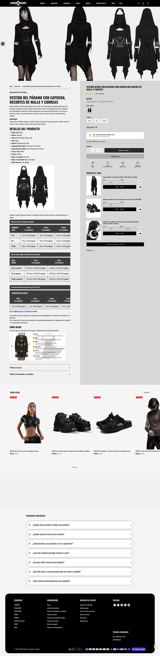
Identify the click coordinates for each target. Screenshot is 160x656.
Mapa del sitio (84, 621)
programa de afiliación (86, 605)
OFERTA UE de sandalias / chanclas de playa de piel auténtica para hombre (112, 451)
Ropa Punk (17, 86)
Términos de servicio (52, 621)
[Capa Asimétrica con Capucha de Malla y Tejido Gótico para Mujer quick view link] (140, 187)
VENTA (16, 624)
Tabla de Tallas (40, 121)
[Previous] (3, 44)
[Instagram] (118, 605)
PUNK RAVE (19, 132)
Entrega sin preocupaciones (54, 627)
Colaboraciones (84, 608)
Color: (104, 180)
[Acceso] (143, 3)
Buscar (49, 605)
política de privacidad (53, 608)
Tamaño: (121, 180)
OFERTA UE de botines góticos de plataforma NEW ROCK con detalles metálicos (71, 451)
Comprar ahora (115, 156)
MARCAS (16, 618)
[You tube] (128, 605)
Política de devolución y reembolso (21, 374)
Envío (97, 101)
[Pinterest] (121, 605)
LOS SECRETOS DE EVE (119, 637)
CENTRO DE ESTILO (19, 621)
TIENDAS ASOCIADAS (120, 632)
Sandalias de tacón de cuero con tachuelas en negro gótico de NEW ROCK (122, 199)
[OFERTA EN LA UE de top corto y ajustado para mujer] (30, 423)
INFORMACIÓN (52, 600)
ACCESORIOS (17, 611)
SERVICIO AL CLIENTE (88, 600)
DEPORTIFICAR (117, 640)
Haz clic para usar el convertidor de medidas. (23, 311)
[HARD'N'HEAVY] (18, 3)
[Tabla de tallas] (140, 182)
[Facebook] (114, 605)
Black (111, 182)
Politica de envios (16, 367)
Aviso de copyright (52, 624)
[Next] (157, 44)
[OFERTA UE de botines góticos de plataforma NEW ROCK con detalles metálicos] (72, 423)
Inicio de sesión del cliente (87, 611)
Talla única (128, 229)
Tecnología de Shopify (34, 649)
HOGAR (16, 614)
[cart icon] (148, 3)
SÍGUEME (116, 600)
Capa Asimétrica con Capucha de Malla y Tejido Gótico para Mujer (120, 177)
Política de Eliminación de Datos (56, 618)
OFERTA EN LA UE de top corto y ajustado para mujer (24, 451)
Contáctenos (83, 618)
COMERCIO (18, 600)
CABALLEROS (17, 608)
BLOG (15, 627)
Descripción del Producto (18, 92)
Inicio (11, 86)
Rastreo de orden (84, 614)
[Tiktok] (125, 605)
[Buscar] (138, 3)
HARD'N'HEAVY (23, 649)
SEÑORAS (16, 605)
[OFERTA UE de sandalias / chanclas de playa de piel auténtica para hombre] (114, 423)
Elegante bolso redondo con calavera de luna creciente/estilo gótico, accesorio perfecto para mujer (121, 222)
